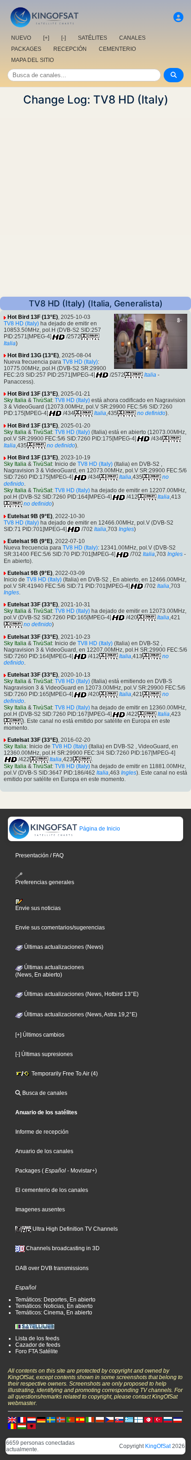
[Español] (80, 1419)
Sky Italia (15, 400)
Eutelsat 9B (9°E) (29, 516)
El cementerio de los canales (51, 1190)
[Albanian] (31, 1426)
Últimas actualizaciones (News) (63, 947)
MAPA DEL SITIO (32, 60)
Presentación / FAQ (39, 855)
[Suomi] (138, 1419)
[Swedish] (51, 1419)
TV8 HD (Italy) (21, 323)
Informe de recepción (42, 1132)
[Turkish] (158, 1419)
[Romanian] (12, 1426)
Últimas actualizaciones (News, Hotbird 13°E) (81, 994)
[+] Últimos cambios (39, 1035)
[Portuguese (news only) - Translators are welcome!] (70, 1419)
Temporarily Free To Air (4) (64, 1073)
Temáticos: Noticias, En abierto (54, 1306)
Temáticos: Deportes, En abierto (55, 1299)
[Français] (22, 1419)
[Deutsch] (41, 1419)
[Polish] (100, 1419)
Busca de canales (44, 1093)
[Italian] (90, 1419)
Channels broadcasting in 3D (62, 1248)
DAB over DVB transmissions (52, 1268)
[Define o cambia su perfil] (178, 17)
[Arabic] (148, 1419)
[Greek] (129, 1419)
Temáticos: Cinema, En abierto (53, 1312)
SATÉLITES (92, 38)
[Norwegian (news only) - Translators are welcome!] (61, 1419)
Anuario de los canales (44, 1151)
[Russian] (168, 1419)
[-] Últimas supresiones (44, 1054)
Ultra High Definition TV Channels (74, 1229)
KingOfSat (158, 1446)
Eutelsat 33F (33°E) (32, 604)
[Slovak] (119, 1419)
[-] (63, 38)
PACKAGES (26, 49)
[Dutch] (31, 1419)
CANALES (132, 38)
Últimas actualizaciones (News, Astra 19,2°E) (80, 1014)
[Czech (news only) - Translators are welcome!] (109, 1419)
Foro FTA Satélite (36, 1351)
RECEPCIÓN (70, 49)
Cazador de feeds (37, 1345)
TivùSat (42, 400)
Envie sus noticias (38, 908)
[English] (12, 1419)
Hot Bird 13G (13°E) (33, 355)
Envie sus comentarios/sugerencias (60, 927)
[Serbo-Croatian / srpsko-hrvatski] (177, 1419)
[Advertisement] (95, 201)
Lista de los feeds (37, 1338)
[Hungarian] (22, 1426)
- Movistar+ (80, 1170)
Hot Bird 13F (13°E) (32, 317)
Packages (27, 1170)
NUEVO (21, 38)
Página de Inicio (99, 828)
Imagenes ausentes (40, 1209)
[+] (46, 38)
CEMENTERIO (117, 49)
